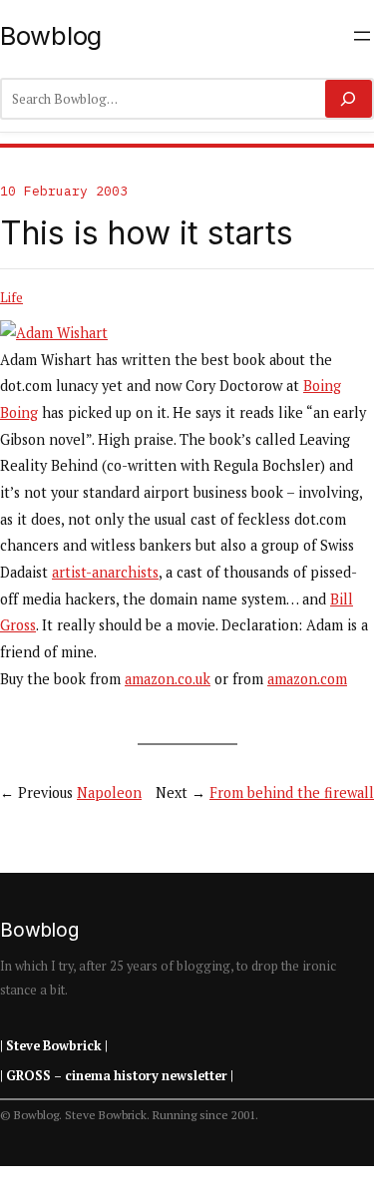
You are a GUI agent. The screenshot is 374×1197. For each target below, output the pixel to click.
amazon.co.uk (167, 678)
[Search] (348, 99)
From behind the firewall (291, 792)
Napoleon (109, 792)
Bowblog (51, 35)
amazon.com (307, 678)
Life (11, 297)
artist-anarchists (105, 572)
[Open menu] (362, 36)
